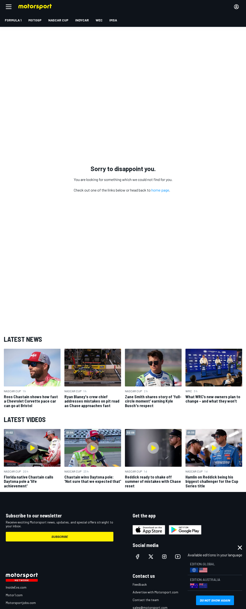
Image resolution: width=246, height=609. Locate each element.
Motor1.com (14, 595)
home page (160, 190)
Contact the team (146, 600)
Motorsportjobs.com (21, 603)
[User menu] (236, 7)
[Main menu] (8, 7)
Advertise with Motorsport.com (155, 592)
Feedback (140, 584)
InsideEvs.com (16, 587)
